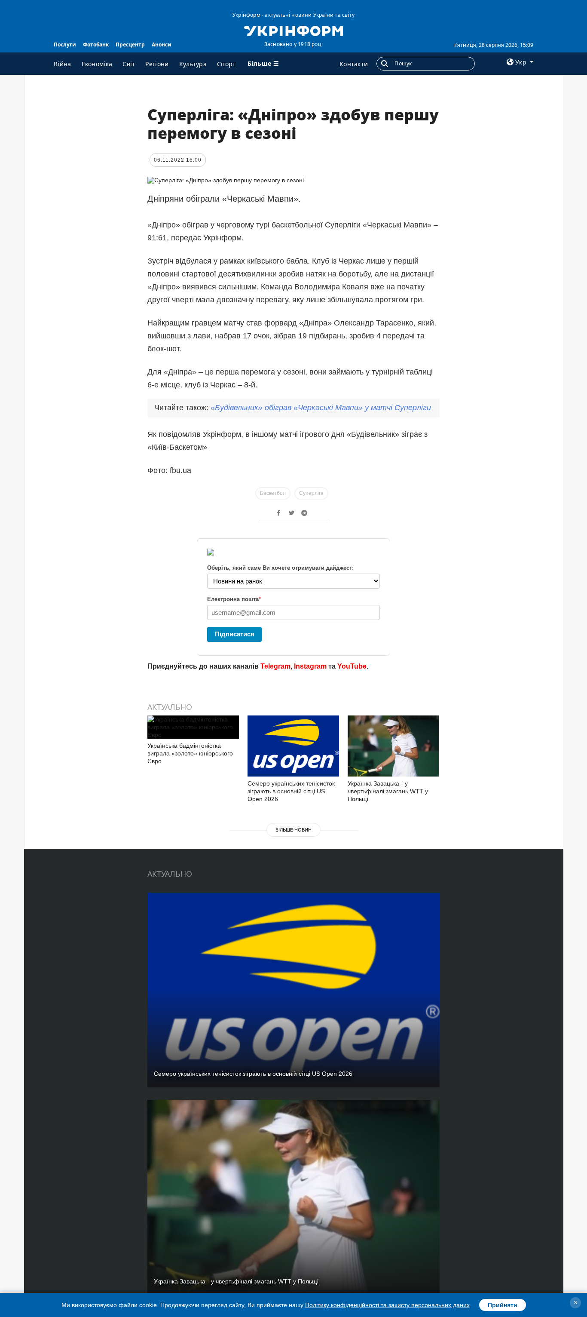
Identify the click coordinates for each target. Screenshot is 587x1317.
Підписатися (234, 634)
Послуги (65, 44)
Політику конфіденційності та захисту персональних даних (387, 1305)
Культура (193, 64)
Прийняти (502, 1305)
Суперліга (311, 493)
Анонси (161, 44)
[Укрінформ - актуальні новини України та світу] (293, 30)
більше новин (293, 829)
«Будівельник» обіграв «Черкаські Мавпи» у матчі (321, 407)
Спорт (226, 64)
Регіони (156, 64)
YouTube (352, 666)
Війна (62, 64)
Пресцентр (130, 44)
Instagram (310, 666)
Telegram (275, 666)
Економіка (97, 64)
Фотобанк (96, 44)
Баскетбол (273, 493)
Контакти (353, 64)
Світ (128, 64)
